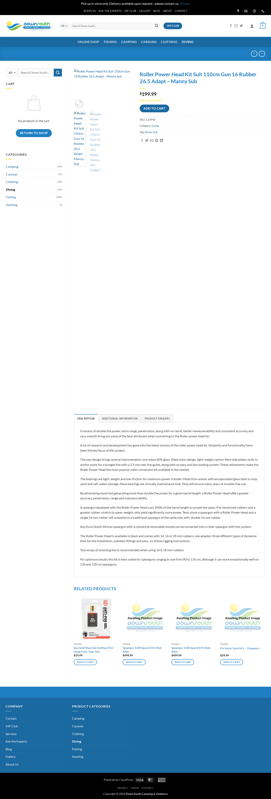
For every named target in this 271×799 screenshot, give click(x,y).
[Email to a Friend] (151, 140)
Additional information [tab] (120, 418)
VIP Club (130, 10)
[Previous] (80, 88)
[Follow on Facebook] (231, 26)
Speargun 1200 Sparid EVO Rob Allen (142, 649)
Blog (156, 10)
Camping (129, 42)
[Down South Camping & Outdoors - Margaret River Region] (29, 26)
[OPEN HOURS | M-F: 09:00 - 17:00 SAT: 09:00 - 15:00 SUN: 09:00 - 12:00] (255, 11)
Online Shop (88, 42)
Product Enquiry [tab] (157, 418)
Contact (181, 10)
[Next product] (254, 54)
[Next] (127, 88)
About (167, 10)
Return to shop (34, 133)
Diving (187, 42)
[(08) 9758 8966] (263, 11)
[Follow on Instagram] (236, 26)
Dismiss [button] (185, 3)
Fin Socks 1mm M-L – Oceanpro (239, 648)
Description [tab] (86, 418)
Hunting (11, 205)
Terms (135, 787)
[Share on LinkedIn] (161, 140)
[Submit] (156, 26)
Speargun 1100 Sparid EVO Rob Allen (190, 649)
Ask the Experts (110, 10)
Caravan (148, 42)
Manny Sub (151, 132)
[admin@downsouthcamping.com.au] (246, 11)
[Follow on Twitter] (241, 26)
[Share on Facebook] (142, 140)
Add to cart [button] (85, 662)
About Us (12, 764)
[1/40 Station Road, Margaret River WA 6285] (238, 11)
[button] (252, 26)
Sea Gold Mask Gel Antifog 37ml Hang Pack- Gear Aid (93, 649)
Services (90, 10)
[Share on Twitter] (146, 140)
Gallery (145, 10)
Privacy (122, 787)
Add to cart (154, 108)
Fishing (110, 42)
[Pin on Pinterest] (156, 140)
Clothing (169, 42)
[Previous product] (262, 54)
